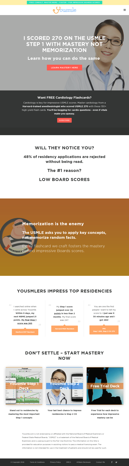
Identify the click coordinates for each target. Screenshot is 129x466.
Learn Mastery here (64, 67)
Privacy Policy (55, 462)
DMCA (68, 462)
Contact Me (100, 462)
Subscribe (64, 120)
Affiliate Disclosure (83, 462)
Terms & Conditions (37, 462)
